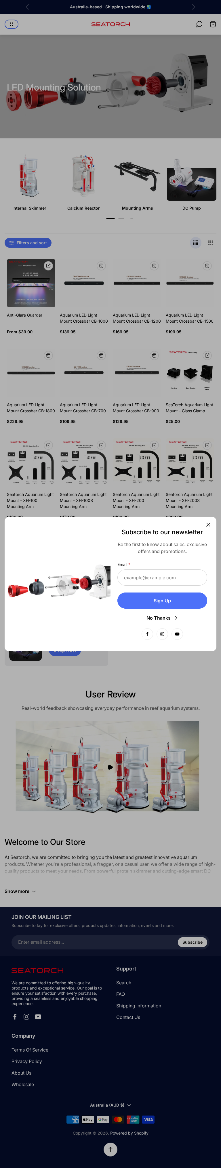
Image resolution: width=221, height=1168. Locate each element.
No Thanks (158, 618)
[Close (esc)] (208, 524)
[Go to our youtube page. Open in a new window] (177, 634)
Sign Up (162, 600)
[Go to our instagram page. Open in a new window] (162, 634)
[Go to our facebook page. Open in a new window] (147, 634)
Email (122, 564)
